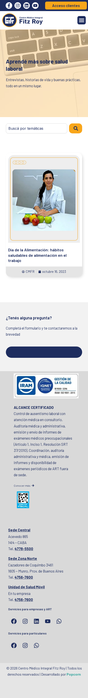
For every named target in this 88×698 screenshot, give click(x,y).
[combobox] (36, 128)
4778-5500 (23, 549)
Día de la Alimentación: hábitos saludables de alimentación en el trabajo (37, 255)
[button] (81, 20)
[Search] (75, 128)
